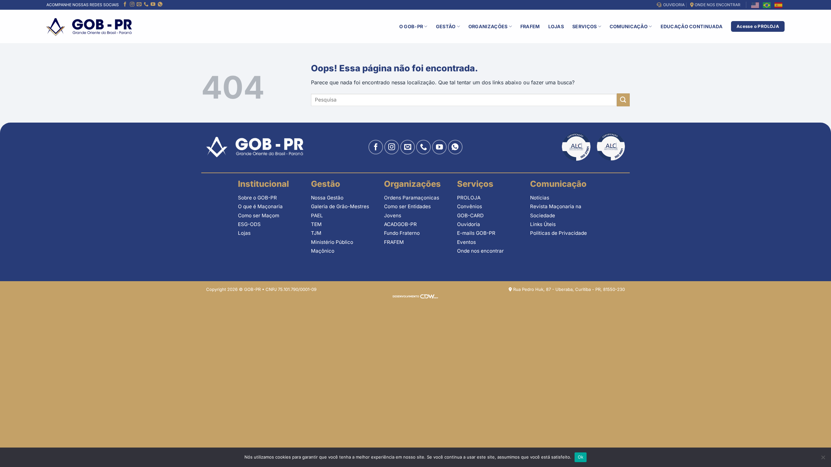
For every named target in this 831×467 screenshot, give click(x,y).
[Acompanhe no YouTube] (153, 5)
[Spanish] (779, 4)
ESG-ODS (249, 224)
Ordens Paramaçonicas (411, 198)
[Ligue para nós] (146, 5)
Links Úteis (543, 224)
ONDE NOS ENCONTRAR (717, 4)
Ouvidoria (468, 224)
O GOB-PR (411, 26)
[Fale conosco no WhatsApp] (160, 5)
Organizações (487, 26)
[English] (755, 4)
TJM (316, 233)
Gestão (446, 26)
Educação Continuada (692, 26)
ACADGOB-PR (400, 224)
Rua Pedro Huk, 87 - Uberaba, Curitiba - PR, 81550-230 (568, 289)
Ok (581, 457)
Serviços (584, 26)
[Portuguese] (767, 4)
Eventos (466, 242)
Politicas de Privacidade (558, 233)
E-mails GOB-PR (476, 233)
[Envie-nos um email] (139, 5)
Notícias (539, 198)
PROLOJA (468, 198)
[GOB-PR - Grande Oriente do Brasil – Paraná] (89, 26)
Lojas (556, 26)
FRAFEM (530, 26)
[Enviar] (623, 99)
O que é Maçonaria (260, 206)
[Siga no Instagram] (132, 5)
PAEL (317, 215)
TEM (316, 224)
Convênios (469, 206)
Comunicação (629, 26)
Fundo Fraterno (402, 233)
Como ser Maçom (258, 215)
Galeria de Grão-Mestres (340, 206)
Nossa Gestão (327, 198)
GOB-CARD (470, 215)
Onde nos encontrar (480, 251)
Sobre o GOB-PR (257, 198)
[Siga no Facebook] (125, 5)
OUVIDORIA (673, 4)
